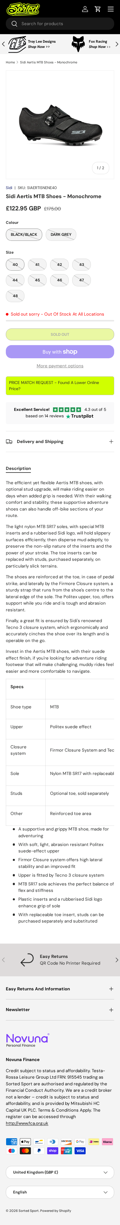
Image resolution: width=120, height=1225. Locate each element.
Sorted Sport (29, 1211)
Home (10, 62)
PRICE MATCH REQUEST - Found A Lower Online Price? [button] (54, 385)
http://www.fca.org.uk (27, 1123)
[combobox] (60, 24)
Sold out (60, 334)
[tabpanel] (60, 702)
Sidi (9, 187)
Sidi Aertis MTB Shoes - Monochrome (48, 62)
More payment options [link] (60, 366)
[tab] (18, 468)
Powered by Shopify (55, 1211)
